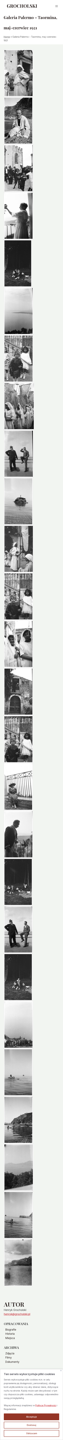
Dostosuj (31, 1425)
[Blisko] (61, 1370)
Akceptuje (31, 1416)
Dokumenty (12, 1361)
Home (7, 36)
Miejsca (10, 1338)
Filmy (8, 1357)
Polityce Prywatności (45, 1405)
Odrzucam (31, 1433)
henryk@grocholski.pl (17, 1314)
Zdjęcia (9, 1353)
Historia (10, 1333)
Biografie (10, 1329)
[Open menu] (56, 6)
